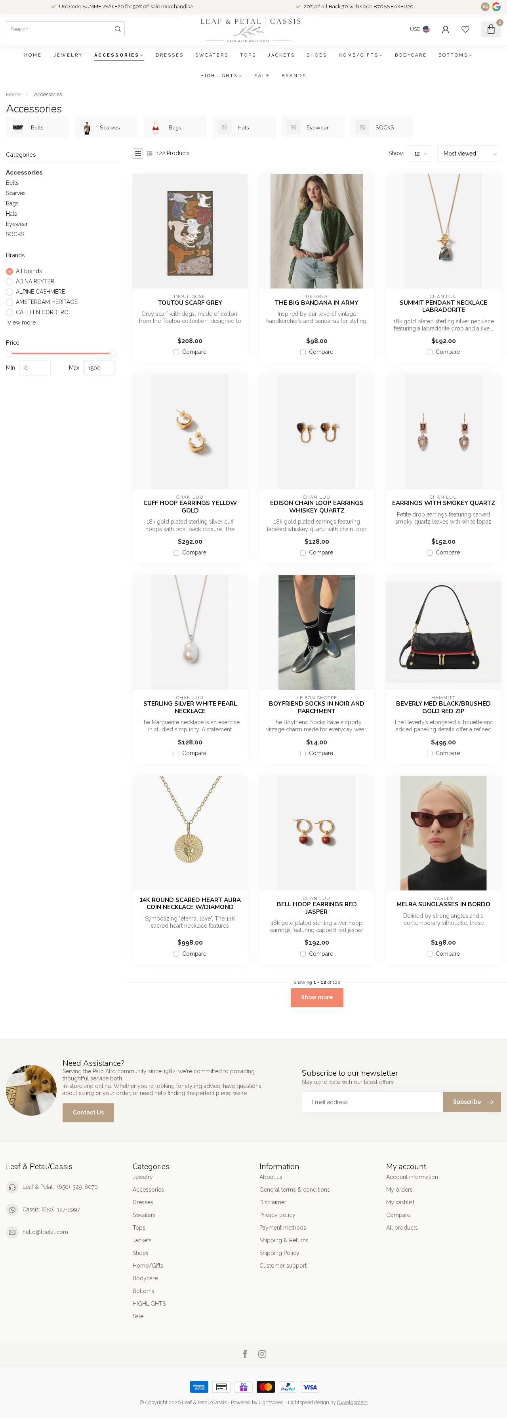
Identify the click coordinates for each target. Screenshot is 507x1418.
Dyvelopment (352, 1402)
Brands (294, 75)
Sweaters (212, 55)
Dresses (170, 55)
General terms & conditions (294, 1189)
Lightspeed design (308, 1402)
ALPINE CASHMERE (40, 292)
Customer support (283, 1265)
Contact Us (88, 1112)
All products (402, 1227)
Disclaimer (272, 1202)
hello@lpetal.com (45, 1232)
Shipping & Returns (284, 1240)
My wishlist (400, 1202)
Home (33, 55)
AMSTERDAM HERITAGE (47, 303)
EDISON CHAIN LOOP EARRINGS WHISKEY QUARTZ (317, 506)
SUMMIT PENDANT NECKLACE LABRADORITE (443, 306)
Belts (12, 183)
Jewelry (68, 55)
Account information (412, 1177)
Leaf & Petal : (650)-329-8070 (60, 1187)
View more (21, 322)
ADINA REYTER (35, 282)
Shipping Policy (279, 1253)
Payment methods (282, 1227)
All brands (29, 272)
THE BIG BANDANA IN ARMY (316, 302)
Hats (11, 214)
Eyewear (17, 224)
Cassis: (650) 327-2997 (51, 1209)
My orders (399, 1189)
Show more (317, 997)
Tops (248, 55)
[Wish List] (465, 29)
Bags (12, 203)
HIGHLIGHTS (219, 75)
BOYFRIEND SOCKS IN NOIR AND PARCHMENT (316, 707)
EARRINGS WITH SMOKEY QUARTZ (443, 503)
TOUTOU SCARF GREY (190, 302)
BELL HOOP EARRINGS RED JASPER (317, 908)
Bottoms (453, 55)
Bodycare (411, 55)
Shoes (317, 55)
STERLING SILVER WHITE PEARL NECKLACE (190, 707)
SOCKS (15, 234)
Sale (262, 75)
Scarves (16, 193)
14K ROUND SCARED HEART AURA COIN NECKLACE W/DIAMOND (190, 903)
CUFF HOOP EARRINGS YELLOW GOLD (190, 506)
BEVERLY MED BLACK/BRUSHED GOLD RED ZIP (443, 707)
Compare (194, 352)
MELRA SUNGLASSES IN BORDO (443, 904)
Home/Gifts (359, 55)
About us (270, 1177)
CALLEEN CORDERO (42, 313)
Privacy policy (277, 1215)
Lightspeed (271, 1402)
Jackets (281, 55)
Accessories (116, 55)
